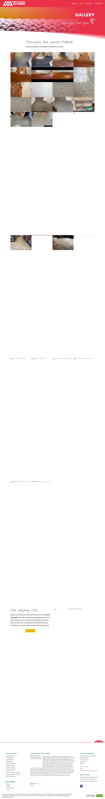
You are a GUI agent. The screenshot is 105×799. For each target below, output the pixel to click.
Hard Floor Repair (10, 770)
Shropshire (55, 772)
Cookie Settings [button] (90, 795)
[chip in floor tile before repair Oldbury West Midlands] (84, 96)
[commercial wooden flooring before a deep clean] (21, 249)
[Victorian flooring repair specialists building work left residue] (63, 66)
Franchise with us (10, 788)
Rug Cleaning (9, 761)
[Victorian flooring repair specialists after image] (21, 81)
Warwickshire (60, 774)
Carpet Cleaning (10, 756)
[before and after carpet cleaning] (84, 111)
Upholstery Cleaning (11, 763)
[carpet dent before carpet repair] (63, 358)
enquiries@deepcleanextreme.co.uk (88, 770)
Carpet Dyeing (9, 759)
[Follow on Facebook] (81, 786)
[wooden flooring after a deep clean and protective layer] (84, 236)
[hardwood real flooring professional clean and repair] (21, 96)
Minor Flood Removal (11, 776)
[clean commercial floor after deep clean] (42, 66)
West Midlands (66, 774)
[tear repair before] (21, 358)
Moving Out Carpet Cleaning (13, 772)
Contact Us (98, 3)
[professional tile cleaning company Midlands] (84, 81)
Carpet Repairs (10, 757)
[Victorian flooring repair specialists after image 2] (84, 66)
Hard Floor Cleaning (11, 769)
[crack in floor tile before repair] (63, 96)
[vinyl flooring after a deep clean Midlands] (42, 126)
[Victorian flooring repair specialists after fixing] (63, 81)
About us (75, 3)
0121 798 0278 (85, 766)
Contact (8, 786)
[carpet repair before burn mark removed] (21, 481)
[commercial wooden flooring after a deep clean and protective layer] (42, 235)
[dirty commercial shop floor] (21, 66)
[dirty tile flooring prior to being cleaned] (63, 112)
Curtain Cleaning (10, 765)
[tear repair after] (42, 358)
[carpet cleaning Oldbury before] (42, 111)
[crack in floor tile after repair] (21, 111)
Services (89, 3)
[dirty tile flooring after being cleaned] (84, 113)
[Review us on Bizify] (34, 785)
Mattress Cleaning (10, 767)
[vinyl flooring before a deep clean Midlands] (21, 126)
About (7, 784)
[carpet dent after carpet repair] (84, 358)
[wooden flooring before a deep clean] (63, 249)
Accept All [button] (99, 795)
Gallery (81, 3)
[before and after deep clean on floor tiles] (42, 96)
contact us (30, 631)
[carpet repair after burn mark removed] (42, 481)
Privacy (8, 789)
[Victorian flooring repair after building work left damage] (42, 81)
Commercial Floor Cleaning (13, 774)
